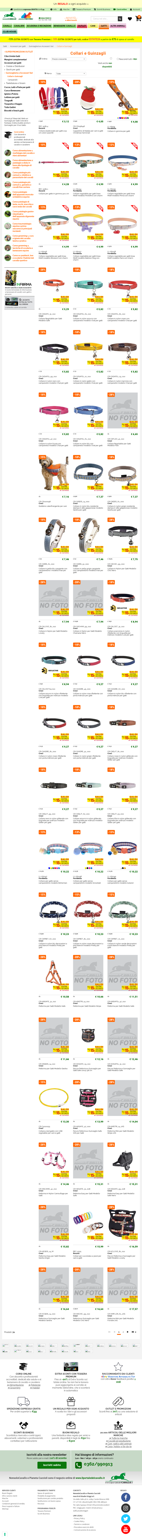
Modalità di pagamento (46, 1496)
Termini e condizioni (81, 1524)
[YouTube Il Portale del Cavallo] (125, 1529)
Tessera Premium (83, 9)
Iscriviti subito (52, 1465)
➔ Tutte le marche (118, 1438)
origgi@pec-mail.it (84, 1508)
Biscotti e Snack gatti (14, 110)
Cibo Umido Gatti (12, 56)
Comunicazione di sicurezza (85, 1530)
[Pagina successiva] (128, 1332)
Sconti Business (103, 9)
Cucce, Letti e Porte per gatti (17, 87)
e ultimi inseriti (71, 19)
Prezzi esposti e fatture (11, 1506)
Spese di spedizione (45, 1493)
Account (5, 1501)
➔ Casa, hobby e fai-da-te (118, 1446)
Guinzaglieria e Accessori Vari (19, 73)
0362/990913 (46, 18)
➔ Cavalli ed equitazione (118, 1441)
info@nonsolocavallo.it (100, 1505)
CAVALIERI (19, 26)
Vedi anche (105, 65)
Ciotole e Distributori (15, 66)
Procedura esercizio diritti (84, 1527)
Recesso (41, 1504)
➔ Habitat (35, 1387)
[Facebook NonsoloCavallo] (125, 1497)
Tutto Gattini (10, 107)
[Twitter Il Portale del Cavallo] (125, 1518)
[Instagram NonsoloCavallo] (125, 1508)
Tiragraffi (8, 100)
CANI (92, 26)
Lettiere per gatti (12, 97)
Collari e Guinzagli (15, 76)
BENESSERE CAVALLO (64, 26)
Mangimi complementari (15, 59)
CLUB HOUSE (9, 31)
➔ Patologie (34, 1385)
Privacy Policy (79, 1518)
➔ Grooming (14, 1387)
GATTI (104, 26)
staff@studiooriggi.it (80, 1511)
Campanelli (12, 80)
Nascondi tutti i (128, 59)
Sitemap (5, 1509)
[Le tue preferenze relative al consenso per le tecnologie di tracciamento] (4, 1534)
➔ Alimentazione (15, 1385)
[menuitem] (7, 26)
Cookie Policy (79, 1521)
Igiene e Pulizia (11, 94)
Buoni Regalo (7, 1493)
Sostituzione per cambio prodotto (50, 1498)
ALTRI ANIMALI (118, 26)
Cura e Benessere (12, 90)
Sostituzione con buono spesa (49, 1501)
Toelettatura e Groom (15, 83)
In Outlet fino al (71, 3)
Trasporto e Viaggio (13, 104)
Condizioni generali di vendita (13, 1504)
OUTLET (82, 26)
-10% (55, 39)
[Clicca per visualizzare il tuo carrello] (138, 20)
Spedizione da (28, 9)
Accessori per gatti (12, 63)
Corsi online (121, 9)
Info (55, 9)
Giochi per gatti (13, 69)
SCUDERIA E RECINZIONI (39, 26)
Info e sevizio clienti (9, 1496)
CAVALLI (7, 26)
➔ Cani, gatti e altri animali (118, 1443)
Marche (66, 9)
